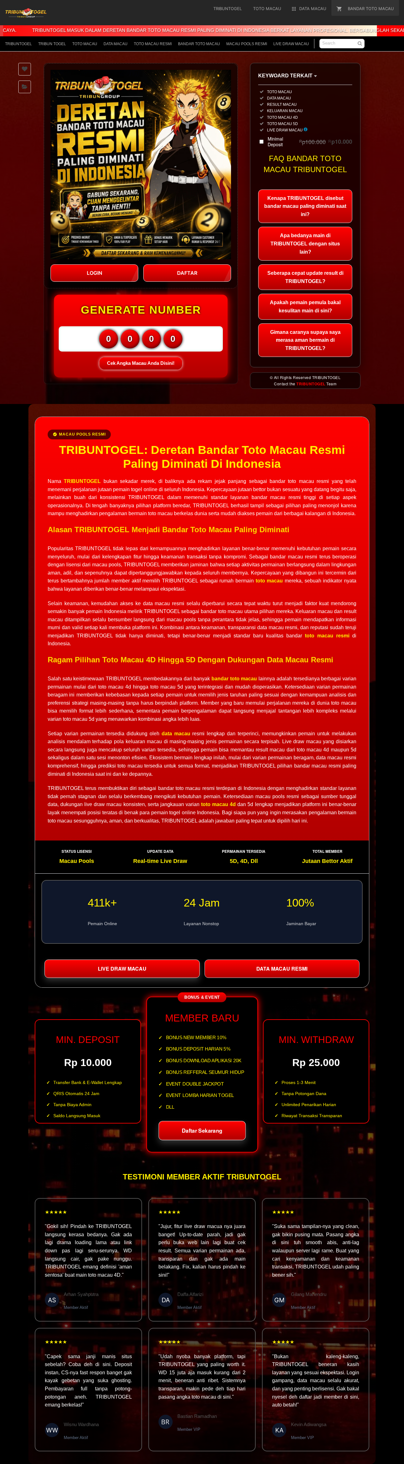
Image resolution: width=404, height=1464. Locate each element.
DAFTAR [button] (187, 273)
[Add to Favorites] (24, 69)
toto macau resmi (327, 635)
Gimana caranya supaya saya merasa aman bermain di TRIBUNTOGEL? (305, 340)
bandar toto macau (234, 678)
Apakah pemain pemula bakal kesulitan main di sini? (305, 306)
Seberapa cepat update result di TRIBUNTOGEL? (305, 277)
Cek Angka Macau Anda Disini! (141, 363)
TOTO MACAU (84, 44)
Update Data (160, 851)
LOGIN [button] (94, 273)
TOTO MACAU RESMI (153, 44)
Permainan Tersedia (243, 851)
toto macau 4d (218, 804)
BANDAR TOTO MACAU (199, 44)
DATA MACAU (116, 44)
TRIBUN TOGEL (52, 44)
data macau (176, 733)
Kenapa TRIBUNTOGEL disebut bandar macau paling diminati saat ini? (305, 206)
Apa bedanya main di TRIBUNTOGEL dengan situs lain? (305, 243)
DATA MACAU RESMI (281, 968)
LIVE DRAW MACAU (291, 44)
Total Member (327, 851)
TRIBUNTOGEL (18, 44)
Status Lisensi (77, 851)
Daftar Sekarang (201, 1131)
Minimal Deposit (310, 141)
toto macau (269, 580)
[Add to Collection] (24, 87)
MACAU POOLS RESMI (246, 44)
